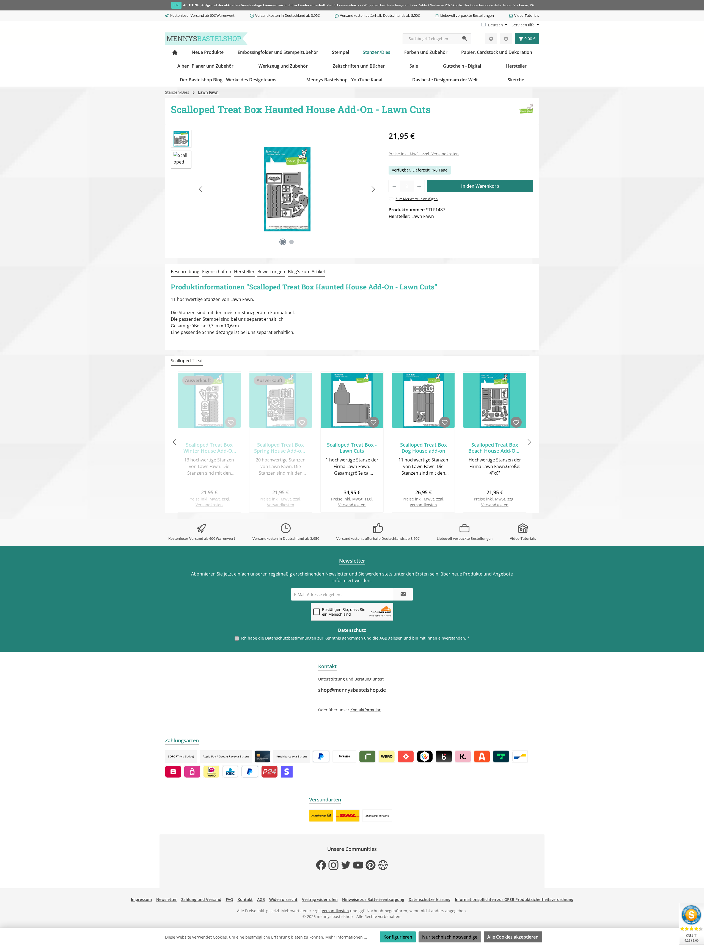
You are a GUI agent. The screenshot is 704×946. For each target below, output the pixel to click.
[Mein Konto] (506, 38)
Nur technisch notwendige (449, 937)
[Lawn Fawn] (526, 111)
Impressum (141, 899)
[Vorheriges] (201, 189)
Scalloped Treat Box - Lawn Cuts (352, 448)
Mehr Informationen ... (346, 937)
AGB (383, 638)
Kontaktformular (365, 709)
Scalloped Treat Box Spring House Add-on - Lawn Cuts (280, 448)
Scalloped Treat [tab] (187, 361)
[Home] (175, 52)
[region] (274, 189)
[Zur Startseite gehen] (206, 38)
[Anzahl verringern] (394, 186)
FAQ (229, 899)
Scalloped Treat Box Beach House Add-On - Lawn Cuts (494, 448)
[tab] (185, 272)
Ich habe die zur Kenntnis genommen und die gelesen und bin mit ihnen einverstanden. (355, 638)
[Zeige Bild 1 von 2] (282, 242)
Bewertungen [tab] (271, 272)
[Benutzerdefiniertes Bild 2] (348, 815)
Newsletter (166, 899)
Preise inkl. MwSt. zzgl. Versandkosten (424, 153)
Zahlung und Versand (201, 899)
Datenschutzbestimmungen (290, 638)
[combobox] (431, 38)
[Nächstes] (373, 189)
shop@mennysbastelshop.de (352, 690)
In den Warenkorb (480, 186)
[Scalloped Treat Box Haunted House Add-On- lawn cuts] (287, 189)
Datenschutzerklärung (429, 899)
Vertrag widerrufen (320, 899)
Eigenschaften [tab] (216, 272)
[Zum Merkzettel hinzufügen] (230, 422)
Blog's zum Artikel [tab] (306, 272)
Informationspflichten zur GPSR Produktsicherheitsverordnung (514, 899)
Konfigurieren (397, 937)
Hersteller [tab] (244, 272)
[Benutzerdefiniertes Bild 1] (321, 815)
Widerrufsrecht (283, 899)
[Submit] (403, 594)
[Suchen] (464, 38)
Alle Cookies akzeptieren (512, 937)
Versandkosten (335, 910)
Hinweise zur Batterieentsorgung (373, 899)
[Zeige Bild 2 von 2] (291, 242)
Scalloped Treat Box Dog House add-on (423, 448)
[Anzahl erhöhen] (419, 186)
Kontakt (245, 899)
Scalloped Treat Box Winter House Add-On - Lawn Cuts (209, 448)
